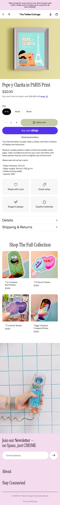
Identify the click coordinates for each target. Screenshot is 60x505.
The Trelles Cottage (25, 496)
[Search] (9, 14)
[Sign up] (54, 455)
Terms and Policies (30, 501)
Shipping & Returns (17, 227)
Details (7, 220)
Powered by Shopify (41, 496)
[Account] (50, 14)
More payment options (30, 137)
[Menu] (3, 14)
